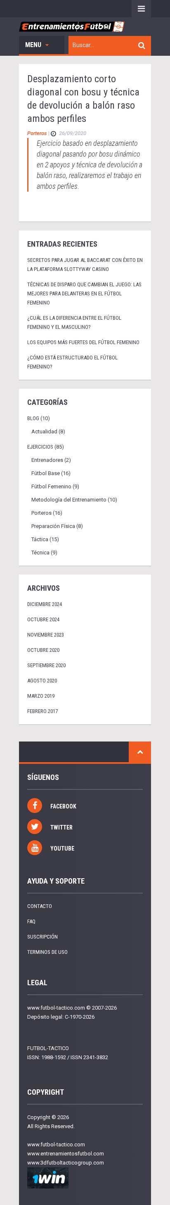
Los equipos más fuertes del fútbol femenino (83, 342)
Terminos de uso (47, 952)
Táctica (39, 539)
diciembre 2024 (44, 604)
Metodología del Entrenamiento (68, 500)
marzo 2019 (40, 696)
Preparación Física (53, 526)
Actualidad (44, 431)
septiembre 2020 (46, 665)
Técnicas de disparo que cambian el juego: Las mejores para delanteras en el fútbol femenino (84, 293)
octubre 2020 (43, 650)
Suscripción (42, 937)
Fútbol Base (45, 473)
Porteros (37, 133)
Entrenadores (47, 460)
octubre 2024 (43, 619)
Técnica (40, 552)
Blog (33, 418)
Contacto (39, 906)
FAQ (31, 921)
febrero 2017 (42, 711)
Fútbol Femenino (51, 486)
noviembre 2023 (45, 635)
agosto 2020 (42, 680)
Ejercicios (40, 447)
